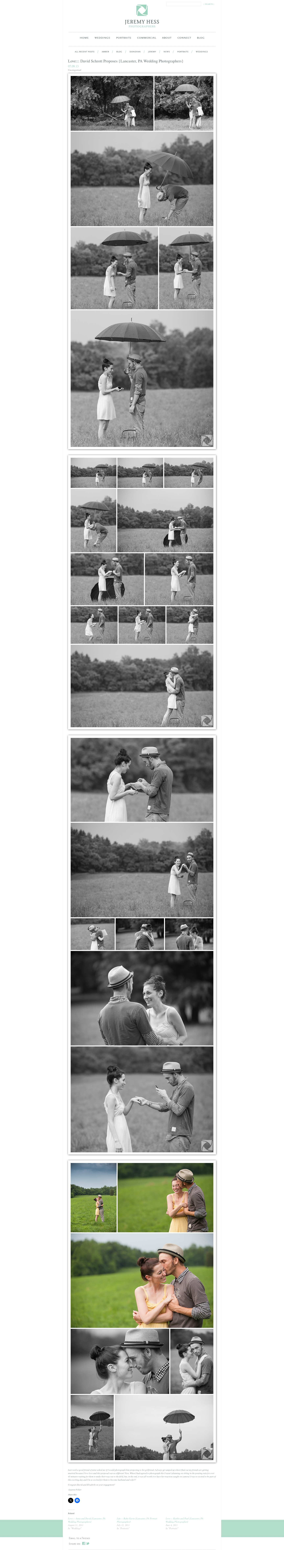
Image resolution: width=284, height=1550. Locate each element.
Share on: (75, 1544)
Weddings (102, 39)
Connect (184, 39)
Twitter (88, 1543)
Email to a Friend (79, 1538)
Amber (105, 51)
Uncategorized (74, 69)
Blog (200, 38)
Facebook (83, 1543)
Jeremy (152, 51)
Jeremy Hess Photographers (142, 16)
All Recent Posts (84, 51)
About (166, 39)
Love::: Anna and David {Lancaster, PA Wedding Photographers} (87, 1520)
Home (84, 38)
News (167, 51)
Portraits (123, 39)
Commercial (146, 39)
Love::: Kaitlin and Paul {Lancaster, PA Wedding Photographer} (184, 1520)
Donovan (135, 51)
